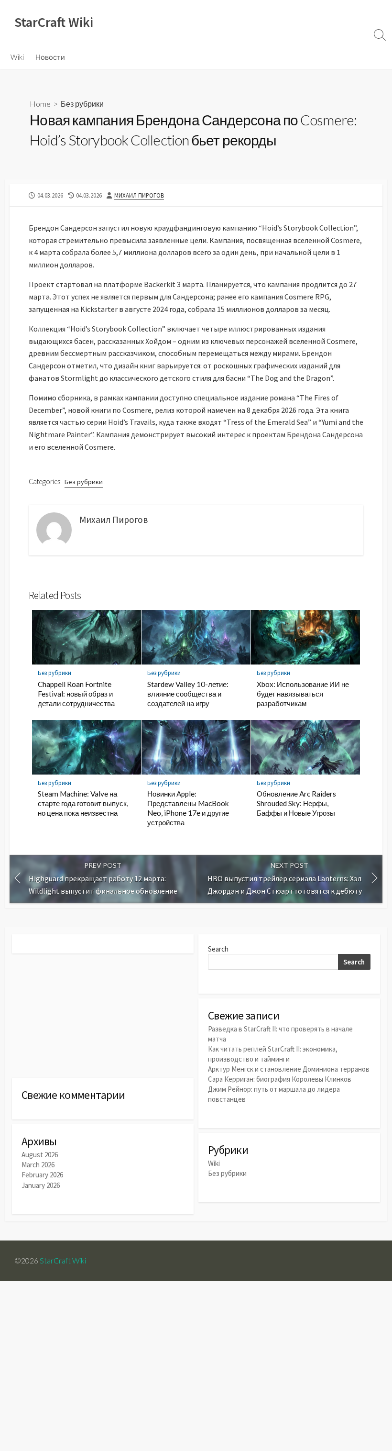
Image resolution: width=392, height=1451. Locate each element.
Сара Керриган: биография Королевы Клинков (279, 1079)
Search (218, 948)
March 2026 (38, 1164)
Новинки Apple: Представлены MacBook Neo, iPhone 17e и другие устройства (188, 808)
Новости (50, 57)
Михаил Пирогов (139, 195)
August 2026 (40, 1154)
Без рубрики (82, 103)
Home (40, 103)
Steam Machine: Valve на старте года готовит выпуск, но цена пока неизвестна (83, 803)
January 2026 (41, 1185)
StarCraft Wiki (63, 1260)
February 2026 (42, 1174)
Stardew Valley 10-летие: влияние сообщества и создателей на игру (188, 694)
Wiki (17, 57)
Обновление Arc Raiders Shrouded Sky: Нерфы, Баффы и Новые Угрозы (296, 803)
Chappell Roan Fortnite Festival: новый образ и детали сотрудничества (76, 694)
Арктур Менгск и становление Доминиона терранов (289, 1069)
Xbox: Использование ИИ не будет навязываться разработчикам (303, 694)
